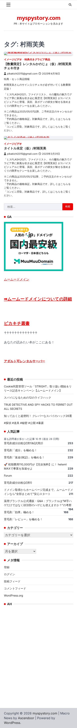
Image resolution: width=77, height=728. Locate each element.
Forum (8, 475)
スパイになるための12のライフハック (27, 397)
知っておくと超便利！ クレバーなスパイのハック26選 (38, 415)
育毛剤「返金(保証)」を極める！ (24, 457)
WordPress (12, 723)
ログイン (9, 574)
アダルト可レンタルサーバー (24, 361)
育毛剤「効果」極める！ (19, 512)
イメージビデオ (13, 59)
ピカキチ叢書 (17, 323)
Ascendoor (26, 718)
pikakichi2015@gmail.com (22, 73)
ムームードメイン (16, 279)
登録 (6, 567)
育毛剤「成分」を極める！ (20, 450)
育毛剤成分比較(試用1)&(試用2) (23, 443)
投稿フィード (12, 581)
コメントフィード (15, 588)
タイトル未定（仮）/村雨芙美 (25, 148)
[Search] (70, 5)
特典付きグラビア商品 (37, 59)
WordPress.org (13, 595)
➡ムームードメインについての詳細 (38, 298)
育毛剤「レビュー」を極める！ (23, 519)
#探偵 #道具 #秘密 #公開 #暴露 (24, 423)
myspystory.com (38, 18)
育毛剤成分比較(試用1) (18, 482)
